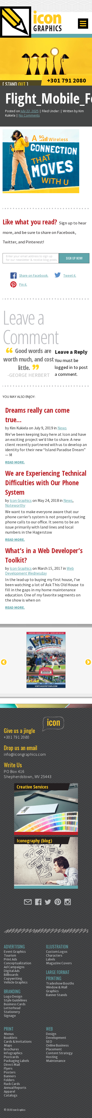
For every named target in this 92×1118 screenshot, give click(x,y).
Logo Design (13, 996)
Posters (10, 1072)
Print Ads (10, 959)
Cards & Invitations (18, 1041)
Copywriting (13, 978)
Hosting (52, 1057)
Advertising (14, 947)
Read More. (15, 462)
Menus (9, 1034)
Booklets (10, 1038)
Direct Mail (12, 1065)
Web (49, 1029)
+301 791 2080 (66, 80)
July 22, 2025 (30, 111)
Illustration (57, 947)
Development (56, 1038)
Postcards (11, 1057)
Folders (9, 1080)
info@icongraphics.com (25, 754)
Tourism (10, 955)
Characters (54, 955)
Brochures (11, 1049)
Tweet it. (69, 275)
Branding (12, 991)
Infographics (13, 1053)
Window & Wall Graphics (56, 989)
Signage (10, 1016)
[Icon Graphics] (31, 25)
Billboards (11, 975)
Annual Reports (15, 1088)
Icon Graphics (21, 500)
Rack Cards (12, 1084)
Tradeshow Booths (60, 983)
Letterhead (12, 1008)
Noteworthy (15, 505)
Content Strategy (59, 1053)
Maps (8, 1045)
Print (9, 1029)
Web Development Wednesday (39, 571)
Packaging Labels (16, 1061)
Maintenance (55, 1061)
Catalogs (10, 1095)
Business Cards (15, 1004)
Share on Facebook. (33, 275)
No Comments (29, 115)
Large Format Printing (58, 975)
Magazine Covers (59, 963)
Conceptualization (17, 963)
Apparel (9, 1091)
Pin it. (23, 284)
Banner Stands (56, 995)
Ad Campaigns (14, 967)
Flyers (8, 1068)
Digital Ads (12, 971)
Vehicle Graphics (16, 982)
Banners (10, 1076)
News (62, 428)
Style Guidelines (15, 1000)
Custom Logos (56, 952)
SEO (49, 1041)
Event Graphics (15, 952)
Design (51, 1034)
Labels (50, 959)
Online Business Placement (57, 1047)
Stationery (12, 1012)
